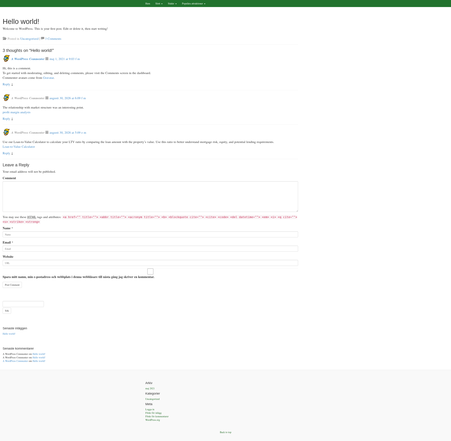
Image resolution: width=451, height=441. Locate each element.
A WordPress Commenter (28, 59)
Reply (6, 84)
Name (7, 228)
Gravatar (48, 77)
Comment (9, 178)
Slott (158, 3)
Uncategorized (29, 38)
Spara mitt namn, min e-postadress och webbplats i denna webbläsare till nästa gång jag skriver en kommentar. (79, 276)
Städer (171, 3)
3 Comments (53, 38)
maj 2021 (150, 388)
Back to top (225, 432)
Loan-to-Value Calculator (19, 146)
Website (8, 256)
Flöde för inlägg (153, 412)
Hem (147, 3)
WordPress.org (152, 419)
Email (7, 242)
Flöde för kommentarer (157, 416)
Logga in (149, 409)
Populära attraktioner (193, 3)
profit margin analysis (16, 112)
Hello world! (9, 333)
